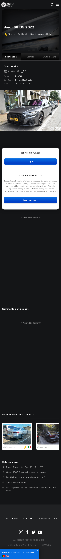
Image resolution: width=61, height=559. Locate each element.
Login (30, 161)
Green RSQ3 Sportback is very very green (26, 472)
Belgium (31, 80)
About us (11, 518)
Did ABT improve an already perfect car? (25, 477)
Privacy (46, 545)
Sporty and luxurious (16, 482)
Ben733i (18, 76)
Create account (30, 200)
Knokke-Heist (21, 80)
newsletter (48, 518)
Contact (28, 518)
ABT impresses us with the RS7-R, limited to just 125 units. (31, 489)
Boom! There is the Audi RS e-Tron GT (24, 467)
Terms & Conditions (21, 545)
